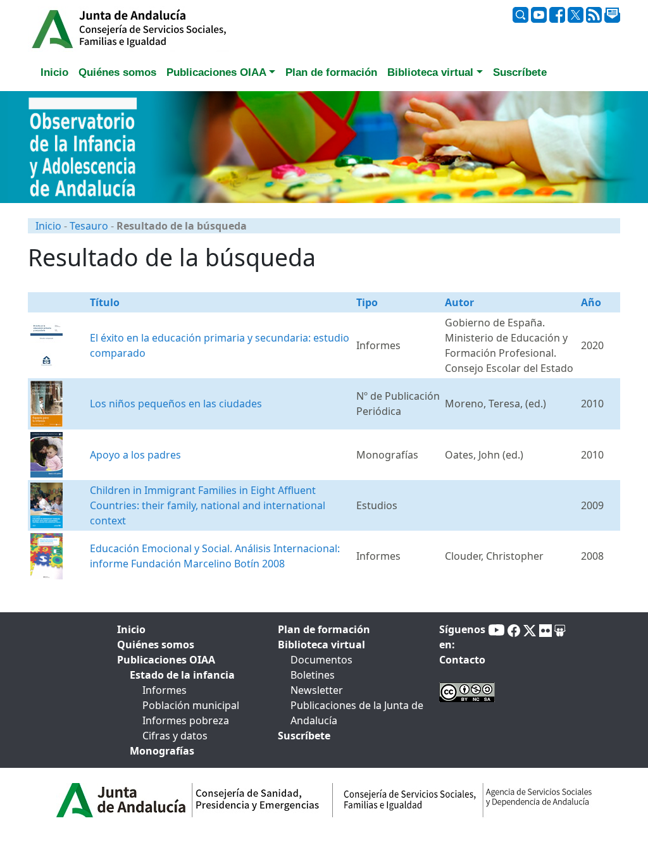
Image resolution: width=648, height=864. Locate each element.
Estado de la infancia (182, 675)
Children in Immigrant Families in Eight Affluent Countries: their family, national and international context (207, 505)
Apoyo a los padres (135, 455)
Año (591, 302)
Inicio (48, 226)
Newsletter (316, 690)
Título (105, 302)
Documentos (321, 660)
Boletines (312, 675)
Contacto (462, 660)
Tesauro (89, 226)
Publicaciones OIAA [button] (216, 72)
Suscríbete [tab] (520, 72)
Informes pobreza (185, 720)
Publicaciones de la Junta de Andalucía (356, 712)
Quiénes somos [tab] (117, 72)
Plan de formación (324, 629)
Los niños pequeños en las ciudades (176, 403)
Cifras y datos (175, 736)
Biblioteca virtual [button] (430, 72)
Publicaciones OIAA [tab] (166, 660)
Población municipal (190, 705)
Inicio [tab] (54, 72)
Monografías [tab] (162, 751)
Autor (459, 302)
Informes (164, 690)
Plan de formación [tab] (331, 72)
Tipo (367, 302)
